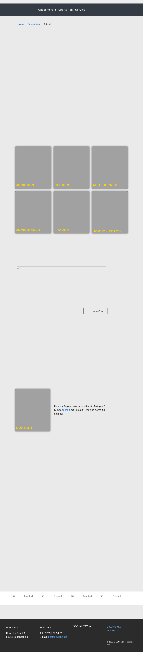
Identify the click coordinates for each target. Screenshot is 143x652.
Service (80, 9)
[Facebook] (77, 633)
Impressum (113, 630)
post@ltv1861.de (57, 637)
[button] (4, 596)
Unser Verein (47, 9)
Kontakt (65, 410)
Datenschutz (114, 626)
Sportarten (65, 9)
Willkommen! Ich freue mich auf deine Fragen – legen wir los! (122, 643)
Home (20, 24)
